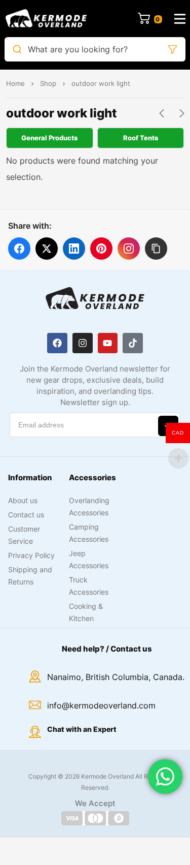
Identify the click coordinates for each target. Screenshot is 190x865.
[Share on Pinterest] (101, 248)
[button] (156, 248)
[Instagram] (82, 343)
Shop (48, 83)
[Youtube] (108, 343)
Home (15, 83)
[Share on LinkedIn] (74, 248)
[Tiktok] (133, 343)
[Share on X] (46, 248)
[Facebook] (57, 343)
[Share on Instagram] (129, 248)
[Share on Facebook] (19, 248)
